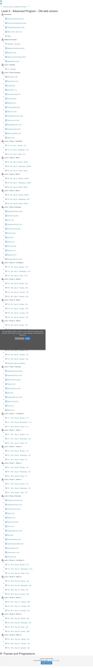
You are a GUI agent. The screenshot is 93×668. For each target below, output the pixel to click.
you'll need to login (53, 660)
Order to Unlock (46, 663)
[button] (1, 2)
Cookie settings (19, 338)
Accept (28, 338)
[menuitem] (1, 4)
